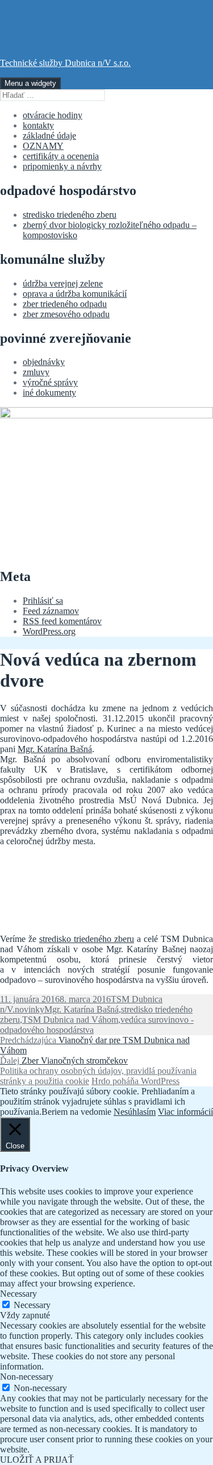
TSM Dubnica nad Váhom (70, 1019)
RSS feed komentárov (62, 621)
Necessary (32, 1305)
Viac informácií (185, 1112)
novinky (29, 1009)
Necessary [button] (18, 1293)
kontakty (38, 125)
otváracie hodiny (52, 115)
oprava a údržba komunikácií (75, 293)
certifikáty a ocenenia (61, 156)
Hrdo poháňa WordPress (135, 1081)
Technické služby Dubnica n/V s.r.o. (65, 63)
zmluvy (36, 372)
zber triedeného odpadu (65, 304)
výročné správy (50, 382)
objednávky (44, 362)
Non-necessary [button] (26, 1376)
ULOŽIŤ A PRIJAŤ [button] (37, 1459)
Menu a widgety (30, 83)
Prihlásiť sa (43, 600)
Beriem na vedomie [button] (76, 1112)
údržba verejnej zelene (63, 283)
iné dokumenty (49, 392)
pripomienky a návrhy (62, 166)
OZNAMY (43, 146)
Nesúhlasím (135, 1112)
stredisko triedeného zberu (69, 214)
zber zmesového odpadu (66, 314)
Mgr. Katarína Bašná (55, 749)
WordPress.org (49, 631)
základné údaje (49, 135)
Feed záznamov (51, 611)
